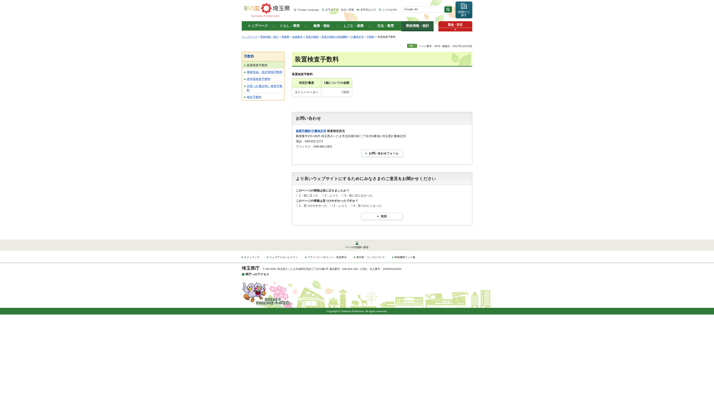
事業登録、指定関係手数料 (264, 72)
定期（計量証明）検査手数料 (264, 88)
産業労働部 (312, 36)
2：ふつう (331, 195)
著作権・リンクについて (370, 257)
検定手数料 (254, 97)
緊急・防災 (455, 24)
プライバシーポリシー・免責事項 (327, 257)
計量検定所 (357, 36)
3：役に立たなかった (358, 195)
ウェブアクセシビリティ (283, 257)
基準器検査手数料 (259, 79)
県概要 (285, 36)
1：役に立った (309, 195)
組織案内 (297, 36)
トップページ (249, 36)
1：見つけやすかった (313, 205)
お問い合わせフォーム (384, 153)
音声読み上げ (368, 9)
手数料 (370, 36)
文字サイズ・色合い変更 (339, 9)
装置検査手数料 (257, 65)
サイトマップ (252, 257)
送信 (384, 216)
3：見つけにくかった (367, 205)
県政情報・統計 (269, 36)
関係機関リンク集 (405, 257)
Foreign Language (308, 9)
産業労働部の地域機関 (335, 36)
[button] (455, 29)
